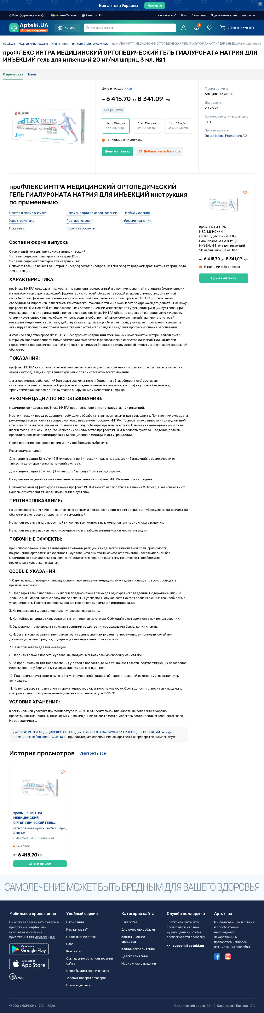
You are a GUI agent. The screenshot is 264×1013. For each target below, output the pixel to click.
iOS (52, 937)
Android (41, 937)
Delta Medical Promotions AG (226, 136)
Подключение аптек (224, 15)
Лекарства (129, 922)
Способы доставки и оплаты (87, 971)
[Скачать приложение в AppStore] (29, 963)
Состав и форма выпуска (27, 213)
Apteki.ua (9, 43)
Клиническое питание (138, 949)
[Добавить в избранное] (245, 192)
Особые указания (137, 213)
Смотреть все (92, 753)
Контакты (248, 15)
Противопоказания (80, 221)
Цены (32, 74)
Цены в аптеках (117, 151)
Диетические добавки (138, 929)
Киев (128, 88)
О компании (199, 15)
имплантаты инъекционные (90, 43)
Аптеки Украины (66, 15)
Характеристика (21, 221)
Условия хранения (137, 221)
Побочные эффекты (80, 228)
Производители (78, 985)
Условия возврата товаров (86, 978)
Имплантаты (60, 43)
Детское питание (134, 956)
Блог (184, 15)
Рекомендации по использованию (92, 213)
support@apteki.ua (188, 946)
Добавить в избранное (162, 151)
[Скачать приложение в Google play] (29, 949)
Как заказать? (167, 15)
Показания (17, 228)
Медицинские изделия (33, 43)
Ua (95, 15)
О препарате (13, 74)
